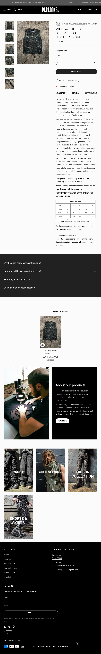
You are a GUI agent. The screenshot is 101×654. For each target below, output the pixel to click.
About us (7, 559)
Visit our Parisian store (67, 87)
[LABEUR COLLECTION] (82, 469)
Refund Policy (9, 563)
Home (58, 22)
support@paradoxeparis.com (67, 239)
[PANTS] (18, 469)
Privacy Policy (9, 572)
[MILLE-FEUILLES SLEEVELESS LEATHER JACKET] (50, 332)
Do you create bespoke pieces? (19, 288)
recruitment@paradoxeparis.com (65, 570)
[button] (18, 10)
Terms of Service (10, 568)
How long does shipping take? (18, 279)
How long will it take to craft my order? (22, 271)
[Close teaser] (77, 643)
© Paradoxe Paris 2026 (12, 640)
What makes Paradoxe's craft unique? (22, 263)
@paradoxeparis (62, 242)
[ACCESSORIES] (50, 469)
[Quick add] (42, 345)
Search (6, 554)
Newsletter (8, 577)
